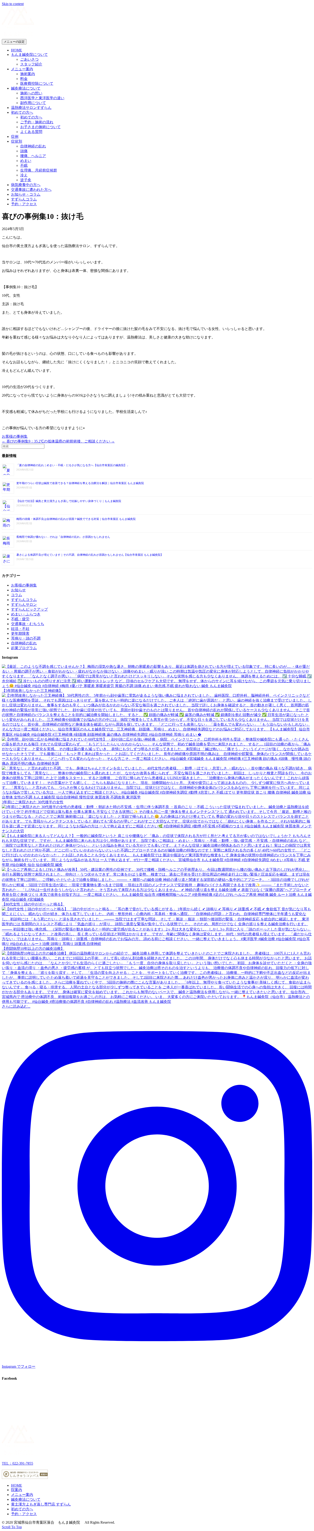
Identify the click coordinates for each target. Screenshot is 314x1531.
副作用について (33, 103)
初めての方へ (22, 112)
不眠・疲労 (20, 619)
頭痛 (24, 151)
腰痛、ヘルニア (33, 156)
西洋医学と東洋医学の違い (42, 98)
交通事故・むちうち (27, 624)
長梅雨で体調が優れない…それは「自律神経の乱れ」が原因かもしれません (63, 537)
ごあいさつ (29, 59)
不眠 (24, 165)
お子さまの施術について (40, 127)
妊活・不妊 (20, 629)
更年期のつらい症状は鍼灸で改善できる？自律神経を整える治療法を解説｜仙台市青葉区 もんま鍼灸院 (80, 483)
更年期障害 (20, 633)
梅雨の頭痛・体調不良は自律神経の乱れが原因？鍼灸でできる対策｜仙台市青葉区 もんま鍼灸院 (76, 519)
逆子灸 (25, 180)
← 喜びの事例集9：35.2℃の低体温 (30, 441)
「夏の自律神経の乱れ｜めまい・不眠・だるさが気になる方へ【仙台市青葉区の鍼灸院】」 (72, 465)
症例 (14, 136)
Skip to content (13, 4)
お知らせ (18, 590)
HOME (16, 50)
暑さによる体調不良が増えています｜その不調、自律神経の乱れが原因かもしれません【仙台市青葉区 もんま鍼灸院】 (89, 554)
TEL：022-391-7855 (17, 1463)
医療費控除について (36, 83)
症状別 (16, 141)
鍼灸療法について (25, 88)
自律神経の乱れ (33, 146)
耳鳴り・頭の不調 (25, 638)
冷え (24, 175)
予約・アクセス (24, 204)
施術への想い (31, 93)
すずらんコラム (24, 199)
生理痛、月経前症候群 (38, 170)
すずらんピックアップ (29, 609)
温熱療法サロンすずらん (31, 108)
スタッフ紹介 (31, 64)
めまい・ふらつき (25, 614)
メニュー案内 (22, 69)
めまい (25, 161)
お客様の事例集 (15, 436)
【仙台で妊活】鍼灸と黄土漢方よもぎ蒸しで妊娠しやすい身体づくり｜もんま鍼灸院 (68, 501)
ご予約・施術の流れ (36, 122)
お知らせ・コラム (25, 194)
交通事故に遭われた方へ (31, 190)
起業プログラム (24, 648)
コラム (16, 595)
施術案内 (27, 74)
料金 (24, 79)
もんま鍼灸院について (29, 54)
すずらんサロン (24, 604)
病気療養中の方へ (25, 185)
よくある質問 (31, 132)
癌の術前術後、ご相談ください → (87, 441)
